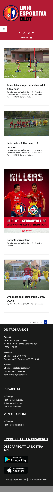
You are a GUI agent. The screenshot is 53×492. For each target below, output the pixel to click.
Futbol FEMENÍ (13, 97)
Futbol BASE (37, 94)
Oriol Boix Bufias (16, 92)
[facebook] (20, 33)
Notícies (30, 97)
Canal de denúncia (12, 406)
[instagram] (29, 33)
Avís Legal (8, 396)
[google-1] (16, 457)
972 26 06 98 (19, 356)
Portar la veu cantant (18, 240)
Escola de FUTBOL (23, 94)
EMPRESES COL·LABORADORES (26, 439)
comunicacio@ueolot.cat (15, 374)
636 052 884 (32, 359)
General (23, 97)
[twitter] (24, 33)
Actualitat (38, 92)
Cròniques (11, 94)
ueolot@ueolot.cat (21, 368)
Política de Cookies (13, 403)
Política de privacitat (13, 400)
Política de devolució (14, 425)
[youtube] (33, 33)
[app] (16, 467)
